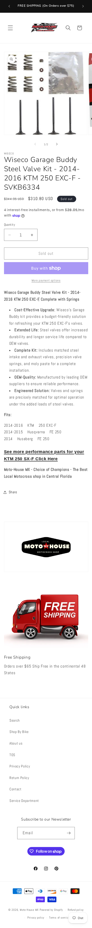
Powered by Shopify (51, 910)
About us (15, 743)
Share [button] (13, 492)
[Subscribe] (68, 833)
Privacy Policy (19, 766)
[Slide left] (35, 144)
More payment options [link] (46, 280)
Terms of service (59, 917)
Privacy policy (35, 917)
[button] (10, 28)
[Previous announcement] (9, 6)
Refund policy (76, 910)
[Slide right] (57, 144)
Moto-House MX (29, 910)
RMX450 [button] (10, 445)
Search (14, 720)
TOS (12, 755)
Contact (15, 789)
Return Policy (19, 777)
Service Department (24, 800)
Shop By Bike (19, 731)
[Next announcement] (83, 6)
